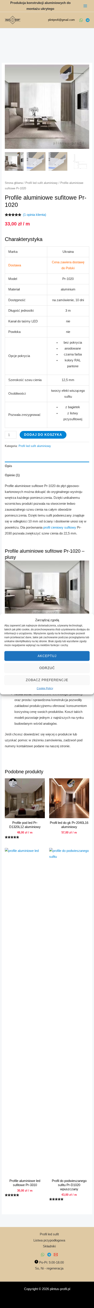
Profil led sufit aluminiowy (41, 183)
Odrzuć (47, 668)
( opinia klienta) (34, 214)
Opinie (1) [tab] (12, 475)
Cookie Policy (45, 688)
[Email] (56, 1255)
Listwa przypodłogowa (49, 1240)
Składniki (49, 1246)
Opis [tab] (8, 466)
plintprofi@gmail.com (61, 19)
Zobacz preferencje (47, 680)
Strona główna (14, 183)
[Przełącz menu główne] (85, 6)
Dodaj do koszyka (43, 434)
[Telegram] (88, 20)
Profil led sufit (49, 1234)
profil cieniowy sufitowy (59, 527)
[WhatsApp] (81, 20)
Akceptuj (47, 656)
